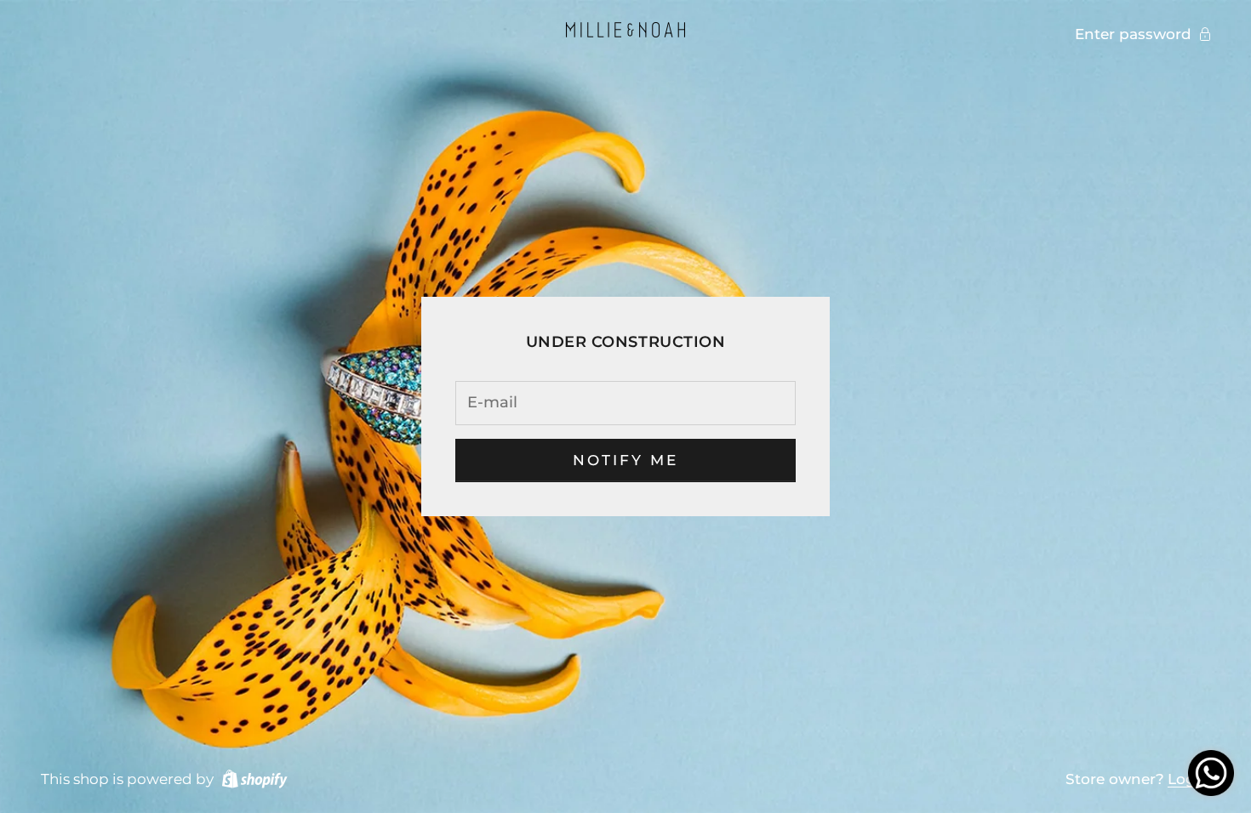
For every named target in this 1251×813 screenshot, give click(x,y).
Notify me (626, 460)
